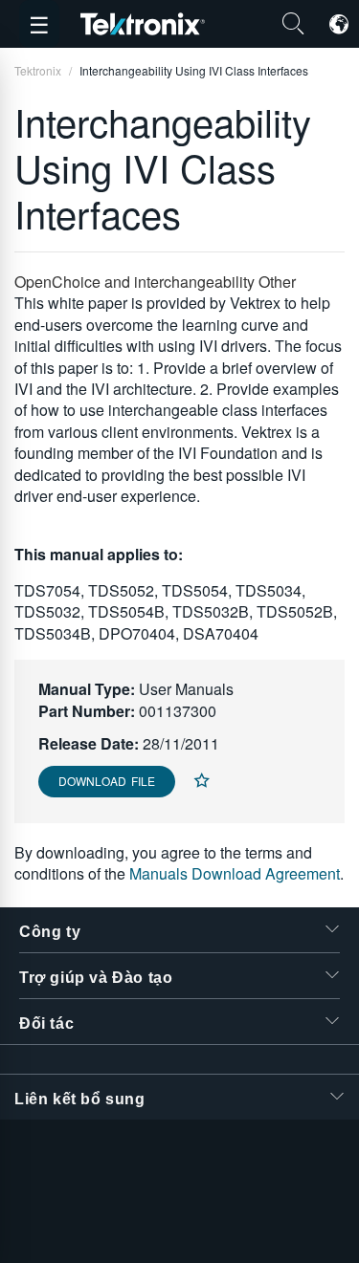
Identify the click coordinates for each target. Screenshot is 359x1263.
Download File (106, 781)
